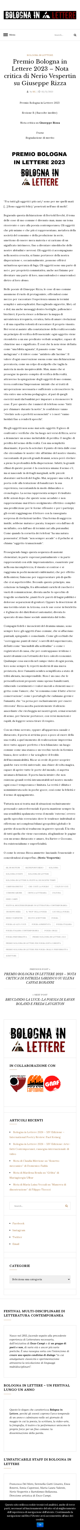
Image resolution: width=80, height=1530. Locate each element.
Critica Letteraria (37, 893)
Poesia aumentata (41, 924)
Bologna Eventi (14, 874)
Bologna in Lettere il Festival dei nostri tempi (30, 880)
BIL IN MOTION (13, 867)
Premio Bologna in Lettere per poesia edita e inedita (33, 943)
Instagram (18, 1230)
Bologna (53, 867)
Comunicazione (14, 893)
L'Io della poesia (60, 912)
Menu (11, 34)
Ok (40, 1525)
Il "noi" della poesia (36, 912)
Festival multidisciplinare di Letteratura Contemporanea (36, 905)
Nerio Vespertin (14, 918)
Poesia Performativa (16, 937)
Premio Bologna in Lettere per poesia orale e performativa (37, 949)
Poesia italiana (64, 924)
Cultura (56, 893)
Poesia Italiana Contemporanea (22, 930)
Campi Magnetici (14, 886)
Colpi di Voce (61, 886)
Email (15, 1244)
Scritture (11, 956)
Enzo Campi (11, 899)
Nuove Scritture (37, 918)
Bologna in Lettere (40, 55)
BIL (34, 91)
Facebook (18, 1223)
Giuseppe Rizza (13, 912)
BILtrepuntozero (34, 867)
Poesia (55, 918)
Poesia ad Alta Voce (16, 924)
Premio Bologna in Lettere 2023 (49, 937)
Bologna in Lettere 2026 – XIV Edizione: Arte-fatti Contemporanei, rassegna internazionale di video (39, 1149)
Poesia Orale (50, 930)
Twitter (17, 1237)
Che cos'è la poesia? (38, 886)
